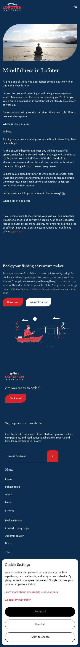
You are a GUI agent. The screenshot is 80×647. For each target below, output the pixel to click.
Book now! (16, 398)
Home (8, 479)
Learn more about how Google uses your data (31, 592)
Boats (8, 543)
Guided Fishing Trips (17, 528)
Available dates (38, 302)
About (8, 494)
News (8, 502)
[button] (75, 6)
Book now (12, 302)
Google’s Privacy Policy (18, 600)
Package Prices (13, 520)
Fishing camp (12, 487)
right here (16, 231)
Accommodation (14, 536)
